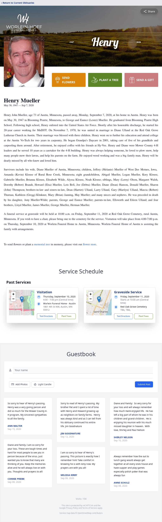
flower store (89, 244)
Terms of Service (89, 508)
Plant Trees (66, 316)
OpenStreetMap (84, 513)
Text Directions (46, 316)
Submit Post (144, 384)
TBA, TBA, (125, 309)
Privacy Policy (72, 508)
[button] (22, 299)
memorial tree (42, 244)
